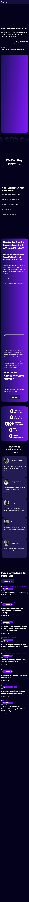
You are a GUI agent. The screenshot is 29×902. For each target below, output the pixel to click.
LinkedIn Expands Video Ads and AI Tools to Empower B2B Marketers (13, 692)
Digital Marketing (7, 588)
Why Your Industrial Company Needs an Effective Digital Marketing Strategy (14, 645)
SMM (15, 687)
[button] (14, 397)
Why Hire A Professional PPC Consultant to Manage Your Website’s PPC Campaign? (14, 709)
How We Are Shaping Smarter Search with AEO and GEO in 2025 (13, 661)
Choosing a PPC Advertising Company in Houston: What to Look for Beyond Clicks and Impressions (14, 628)
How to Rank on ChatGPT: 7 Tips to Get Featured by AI (14, 676)
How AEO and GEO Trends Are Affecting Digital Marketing (14, 594)
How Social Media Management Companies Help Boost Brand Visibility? (12, 611)
